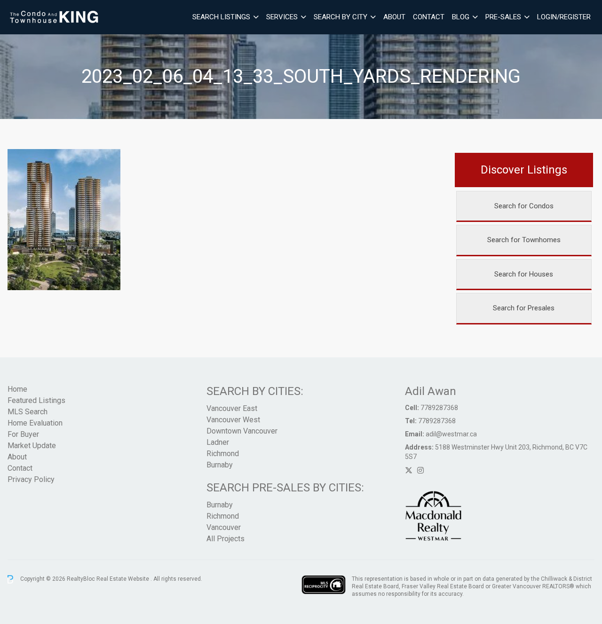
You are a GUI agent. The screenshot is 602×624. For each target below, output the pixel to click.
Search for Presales (523, 308)
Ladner (217, 442)
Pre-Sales (503, 17)
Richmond (222, 453)
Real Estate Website (123, 579)
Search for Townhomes (524, 240)
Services (282, 17)
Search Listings (221, 17)
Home (17, 389)
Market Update (32, 445)
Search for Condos (524, 206)
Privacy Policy (31, 479)
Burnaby (219, 464)
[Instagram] (420, 470)
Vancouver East (231, 408)
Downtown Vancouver (241, 431)
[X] (408, 470)
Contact (428, 17)
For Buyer (23, 434)
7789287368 (439, 407)
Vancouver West (233, 419)
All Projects (225, 538)
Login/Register (564, 17)
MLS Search (28, 411)
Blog (460, 17)
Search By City (340, 17)
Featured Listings (36, 400)
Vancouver (223, 527)
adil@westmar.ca (451, 434)
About (394, 17)
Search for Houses (523, 274)
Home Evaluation (35, 423)
